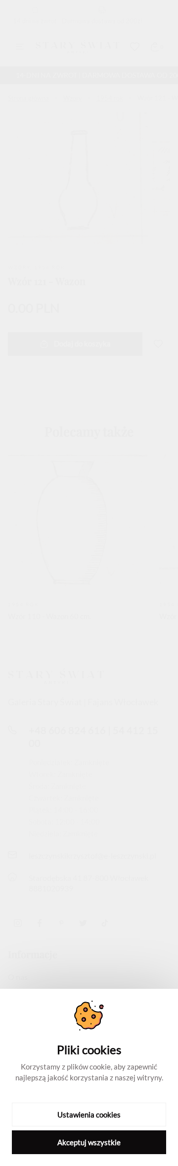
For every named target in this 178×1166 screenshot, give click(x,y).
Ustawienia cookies (89, 1114)
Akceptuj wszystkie (89, 1142)
